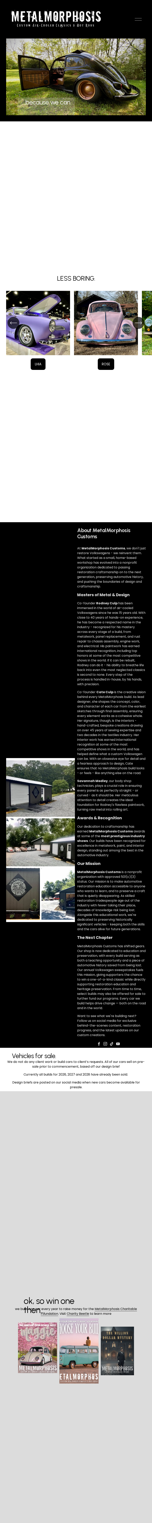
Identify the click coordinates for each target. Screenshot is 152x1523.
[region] (76, 330)
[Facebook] (99, 1044)
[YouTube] (118, 1044)
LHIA (38, 364)
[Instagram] (105, 1044)
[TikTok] (112, 1044)
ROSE (106, 364)
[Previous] (13, 323)
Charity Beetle (78, 1313)
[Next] (138, 323)
